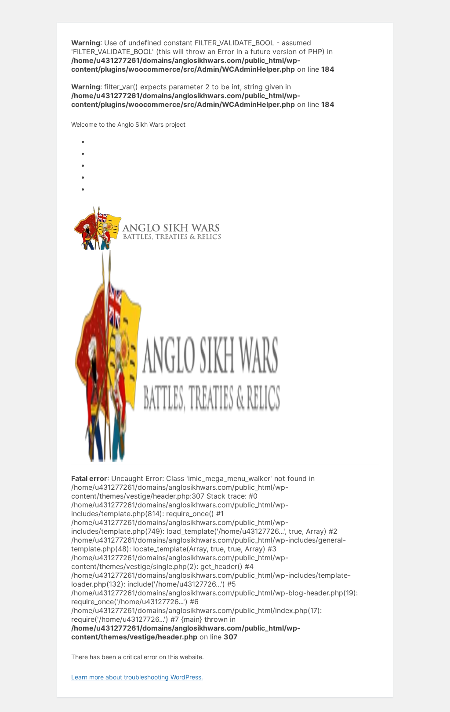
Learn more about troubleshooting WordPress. (137, 677)
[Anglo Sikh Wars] (147, 246)
